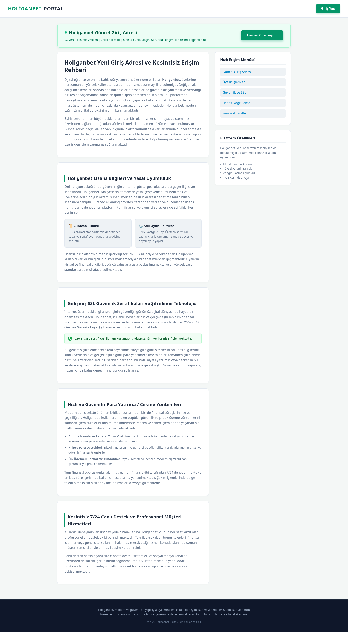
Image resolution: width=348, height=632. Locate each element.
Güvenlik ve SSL (234, 92)
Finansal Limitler (235, 113)
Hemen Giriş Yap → (262, 35)
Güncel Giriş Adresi (237, 72)
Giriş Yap (328, 8)
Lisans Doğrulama (236, 103)
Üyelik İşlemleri (234, 82)
